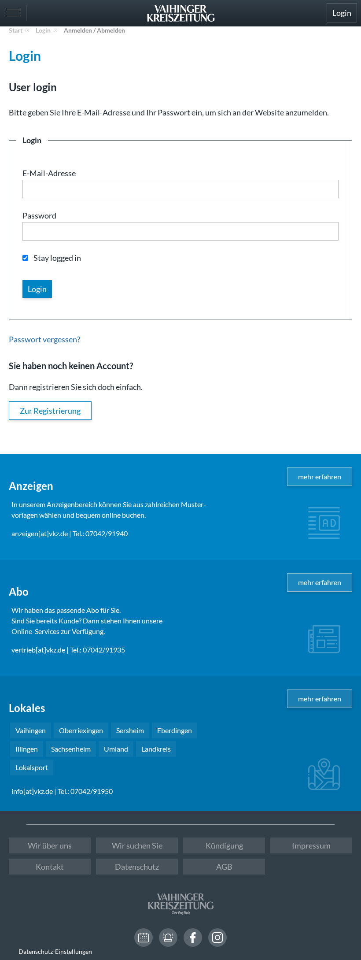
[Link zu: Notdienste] (168, 937)
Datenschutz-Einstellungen (55, 951)
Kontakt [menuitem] (50, 866)
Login (341, 13)
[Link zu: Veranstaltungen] (143, 937)
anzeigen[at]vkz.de (39, 533)
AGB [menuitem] (224, 866)
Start (15, 30)
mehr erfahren (319, 476)
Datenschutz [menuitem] (137, 866)
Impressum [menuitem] (311, 845)
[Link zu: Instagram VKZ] (217, 937)
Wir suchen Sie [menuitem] (137, 845)
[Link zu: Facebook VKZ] (193, 937)
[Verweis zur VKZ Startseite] (180, 13)
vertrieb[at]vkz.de (38, 649)
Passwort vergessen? (44, 339)
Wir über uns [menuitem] (50, 845)
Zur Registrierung (50, 410)
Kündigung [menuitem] (224, 845)
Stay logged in (57, 258)
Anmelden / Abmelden (94, 30)
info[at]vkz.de (32, 791)
